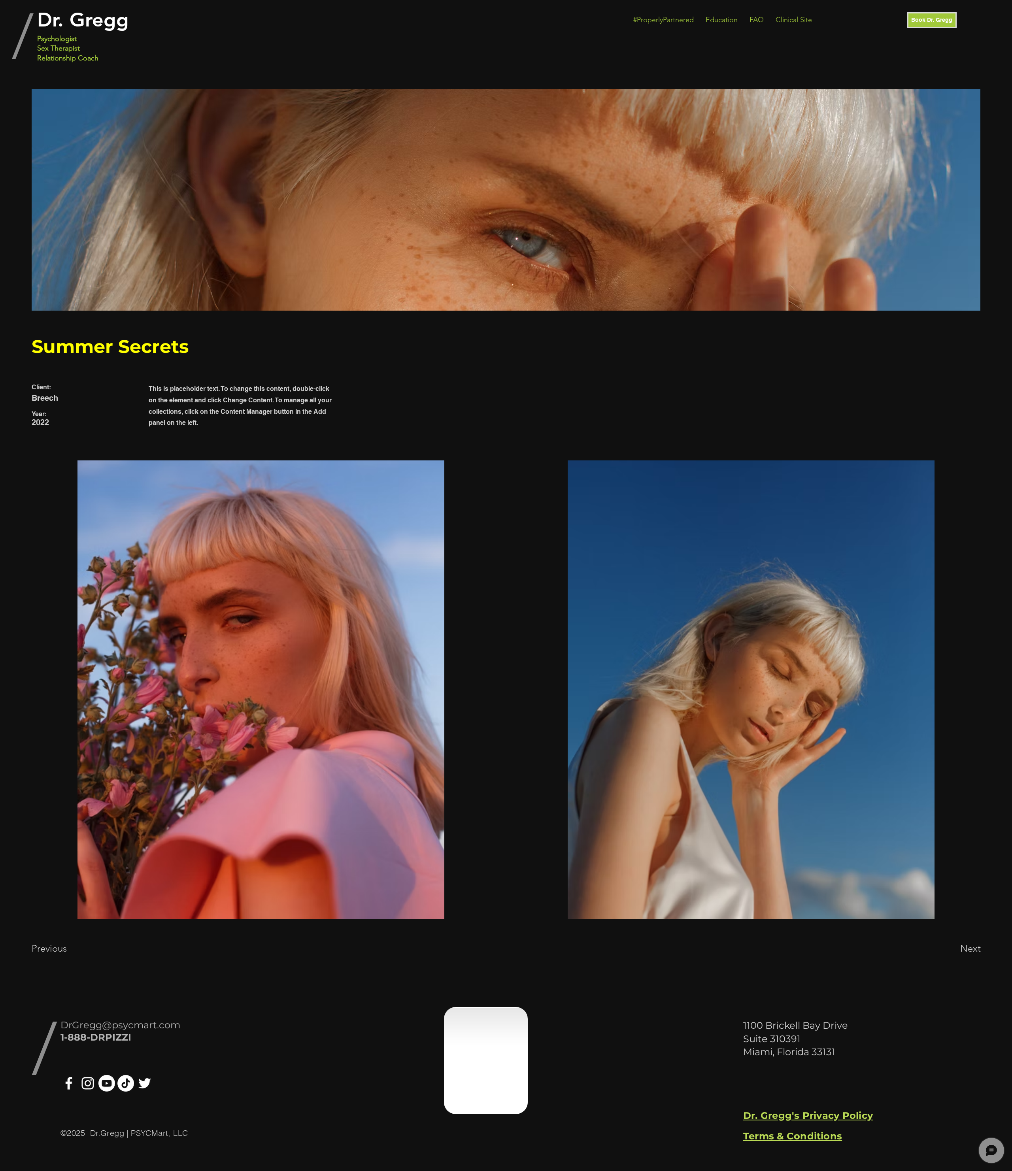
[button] (663, 20)
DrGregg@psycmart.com (120, 1025)
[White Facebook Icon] (68, 1083)
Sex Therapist (58, 48)
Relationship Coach (67, 58)
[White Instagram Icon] (87, 1083)
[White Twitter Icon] (144, 1083)
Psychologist (57, 38)
